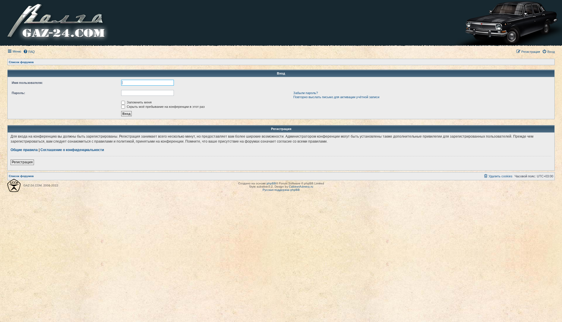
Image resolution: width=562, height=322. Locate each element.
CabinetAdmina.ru (301, 186)
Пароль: (18, 93)
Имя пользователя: (27, 82)
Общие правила (24, 150)
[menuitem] (29, 51)
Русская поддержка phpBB (281, 189)
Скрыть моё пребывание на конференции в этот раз (165, 106)
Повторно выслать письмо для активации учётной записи (336, 97)
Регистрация (22, 162)
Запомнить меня (139, 102)
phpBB (271, 183)
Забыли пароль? (305, 93)
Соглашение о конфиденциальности (72, 150)
